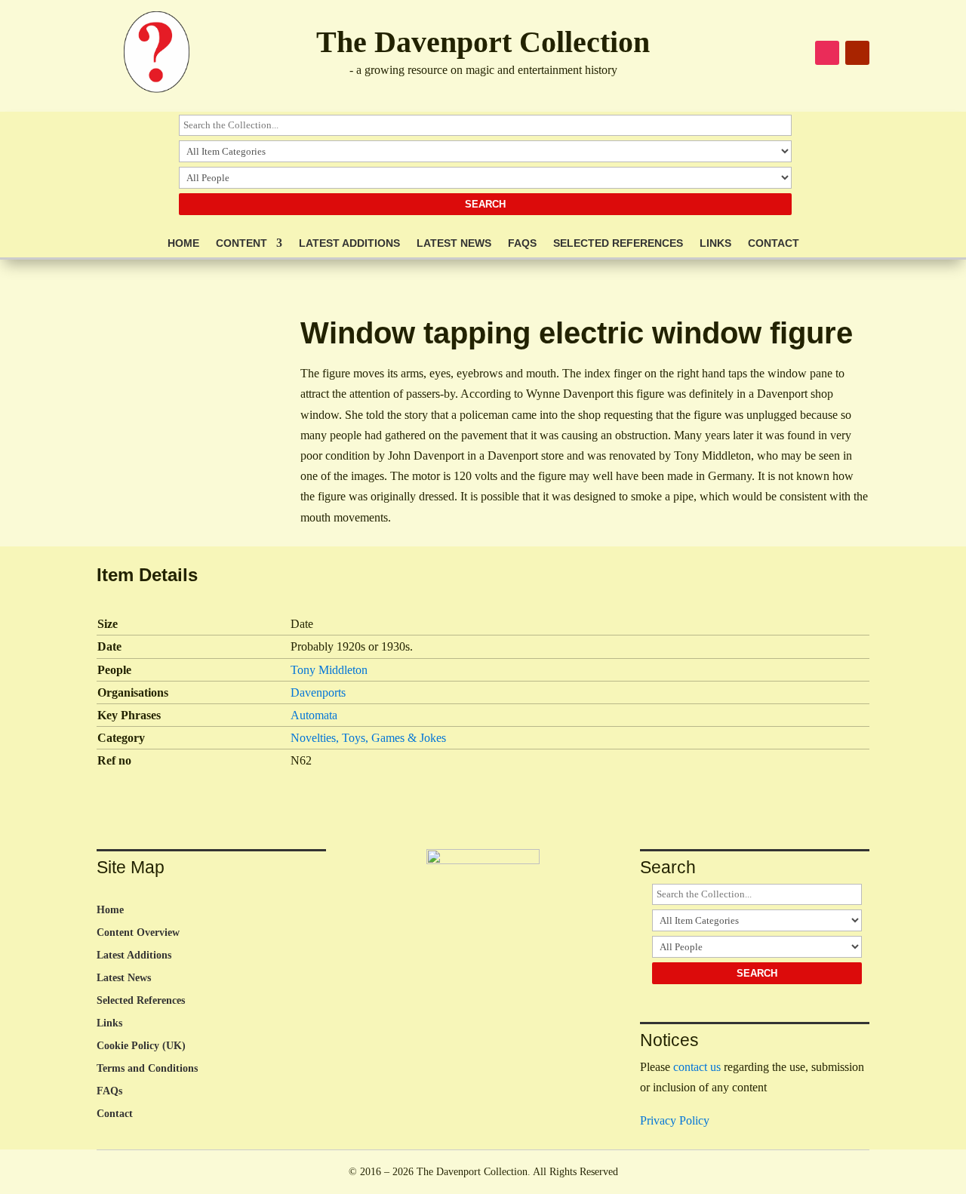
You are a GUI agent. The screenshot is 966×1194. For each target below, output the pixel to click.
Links (715, 243)
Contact (773, 243)
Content (241, 243)
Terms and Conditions (147, 1068)
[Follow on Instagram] (827, 53)
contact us (697, 1066)
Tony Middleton (329, 669)
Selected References (618, 243)
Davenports (318, 692)
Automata (314, 715)
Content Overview (138, 933)
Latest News (454, 243)
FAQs (522, 243)
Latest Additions (349, 243)
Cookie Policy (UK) (141, 1046)
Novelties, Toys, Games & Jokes (368, 737)
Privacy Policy (674, 1120)
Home (183, 243)
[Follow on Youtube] (857, 53)
